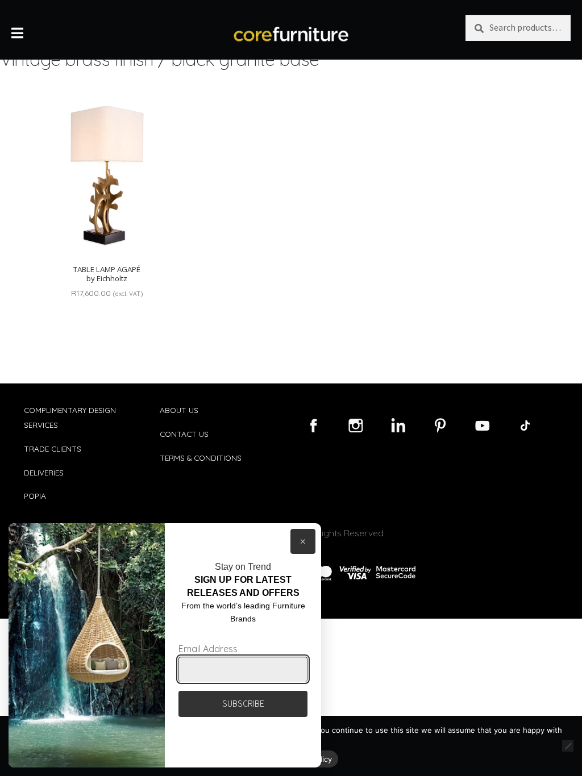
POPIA (35, 495)
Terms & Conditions (201, 457)
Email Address (208, 648)
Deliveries (44, 472)
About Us (179, 410)
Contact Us (184, 434)
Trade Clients (52, 448)
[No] (567, 746)
